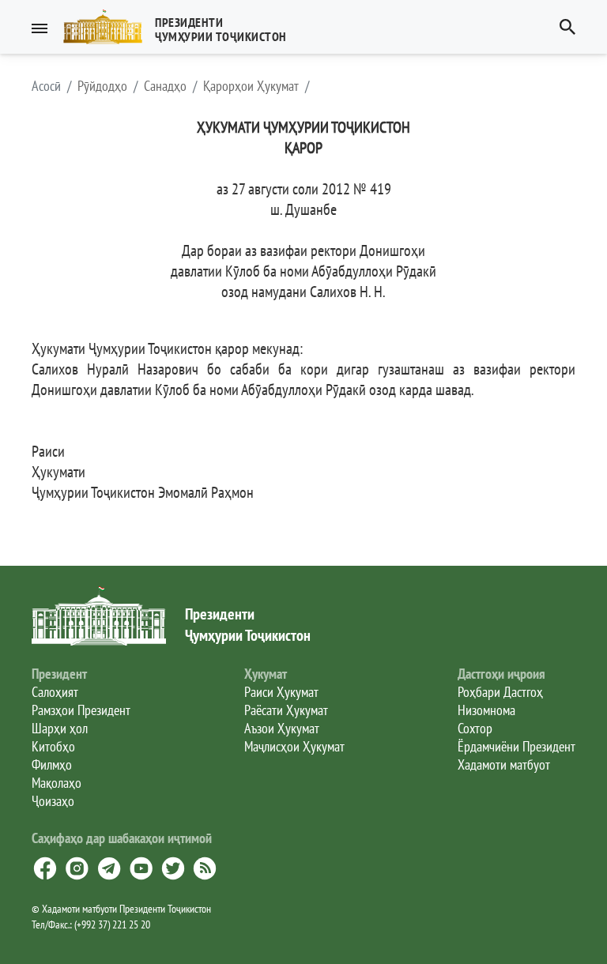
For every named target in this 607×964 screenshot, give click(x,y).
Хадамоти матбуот (504, 764)
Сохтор (475, 728)
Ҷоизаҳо (53, 801)
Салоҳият (55, 692)
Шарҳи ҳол (60, 728)
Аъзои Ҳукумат (281, 728)
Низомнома (486, 710)
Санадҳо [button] (165, 86)
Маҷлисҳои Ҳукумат (294, 746)
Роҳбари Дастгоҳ (500, 692)
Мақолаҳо (56, 783)
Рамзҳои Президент (81, 710)
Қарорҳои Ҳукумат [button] (251, 86)
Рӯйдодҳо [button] (102, 86)
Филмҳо (52, 764)
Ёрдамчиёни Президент (516, 746)
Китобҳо (53, 746)
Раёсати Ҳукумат (286, 710)
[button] (181, 26)
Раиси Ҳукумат (281, 692)
